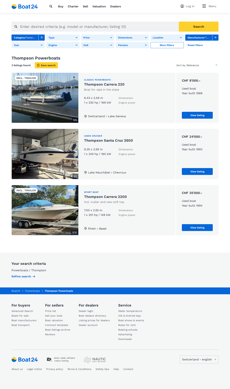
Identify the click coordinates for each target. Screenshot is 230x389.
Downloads (125, 339)
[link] (42, 38)
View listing (197, 115)
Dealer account (88, 325)
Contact (128, 369)
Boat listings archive (57, 329)
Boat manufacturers (24, 320)
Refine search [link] (21, 276)
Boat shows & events (131, 320)
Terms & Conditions (79, 369)
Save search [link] (48, 65)
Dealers (115, 6)
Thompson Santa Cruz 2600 (108, 140)
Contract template (56, 325)
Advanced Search (22, 311)
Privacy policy (54, 369)
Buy (60, 6)
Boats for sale (20, 315)
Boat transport (21, 325)
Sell (85, 6)
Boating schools (127, 329)
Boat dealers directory (92, 315)
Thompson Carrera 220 (104, 84)
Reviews (50, 334)
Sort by (180, 65)
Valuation (99, 6)
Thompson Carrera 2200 (105, 196)
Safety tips (102, 369)
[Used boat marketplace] (25, 6)
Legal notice (34, 369)
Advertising (125, 334)
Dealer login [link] (86, 311)
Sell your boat (53, 315)
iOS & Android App (129, 315)
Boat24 (16, 290)
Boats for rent (127, 325)
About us (17, 369)
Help (116, 369)
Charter (73, 6)
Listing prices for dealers (94, 320)
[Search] (51, 6)
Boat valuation (54, 320)
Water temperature (130, 311)
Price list (50, 311)
